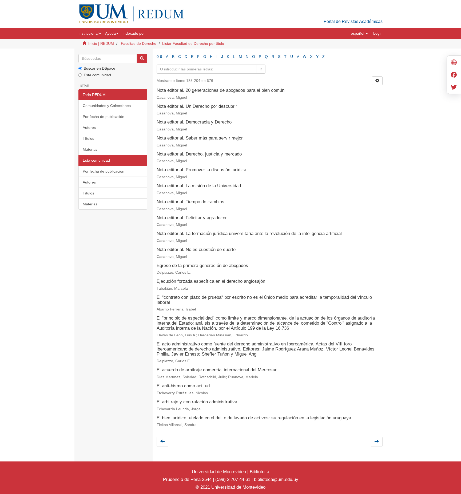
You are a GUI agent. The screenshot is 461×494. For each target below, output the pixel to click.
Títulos (88, 138)
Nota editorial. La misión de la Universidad (199, 185)
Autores (89, 127)
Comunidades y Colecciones (107, 105)
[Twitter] (453, 87)
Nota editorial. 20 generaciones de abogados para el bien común (220, 90)
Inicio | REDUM (101, 43)
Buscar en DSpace (99, 68)
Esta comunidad (97, 75)
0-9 (159, 56)
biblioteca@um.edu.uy (276, 479)
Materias (90, 149)
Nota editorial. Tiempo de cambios (190, 201)
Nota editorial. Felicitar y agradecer (192, 217)
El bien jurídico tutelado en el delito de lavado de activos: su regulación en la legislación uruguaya (254, 417)
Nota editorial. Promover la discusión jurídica (201, 169)
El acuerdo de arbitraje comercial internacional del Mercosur (217, 369)
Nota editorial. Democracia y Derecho (194, 122)
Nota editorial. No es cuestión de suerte (196, 249)
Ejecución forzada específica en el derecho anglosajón (211, 281)
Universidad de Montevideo (219, 471)
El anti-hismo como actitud (183, 385)
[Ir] (142, 58)
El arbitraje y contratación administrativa (197, 401)
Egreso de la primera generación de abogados (202, 265)
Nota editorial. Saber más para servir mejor (200, 138)
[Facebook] (453, 75)
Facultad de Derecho (138, 43)
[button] (89, 33)
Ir (261, 69)
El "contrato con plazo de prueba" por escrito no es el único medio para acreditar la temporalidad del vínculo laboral (264, 300)
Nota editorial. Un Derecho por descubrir (197, 106)
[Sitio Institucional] (453, 63)
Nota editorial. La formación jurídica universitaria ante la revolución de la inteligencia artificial (249, 233)
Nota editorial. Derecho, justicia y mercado (199, 154)
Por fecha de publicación (103, 116)
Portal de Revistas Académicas (353, 21)
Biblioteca (258, 471)
